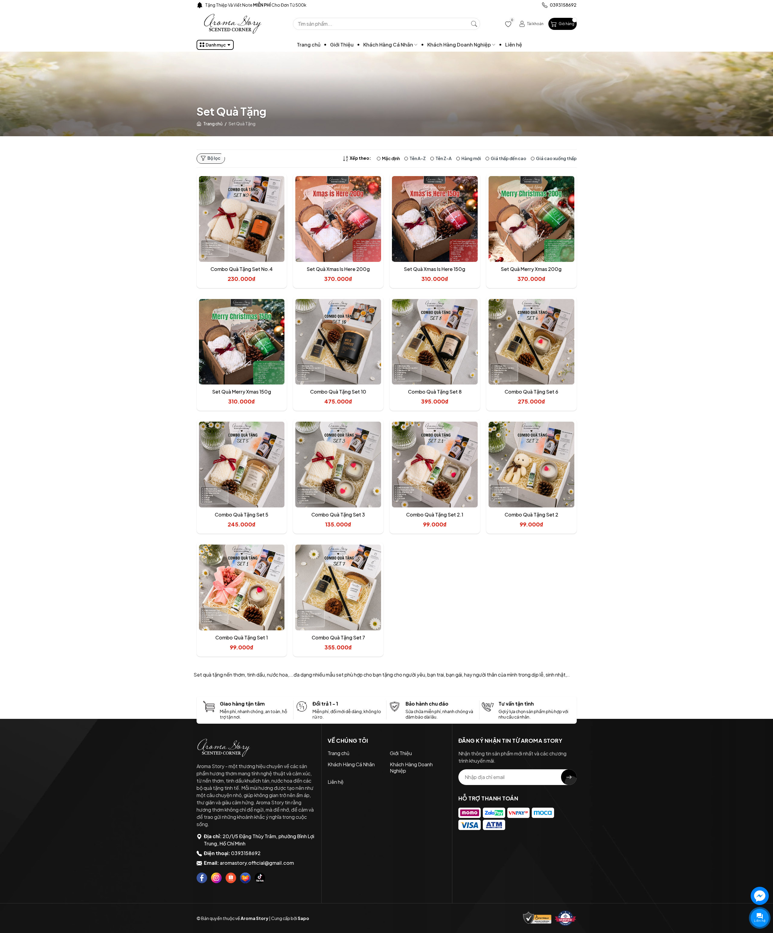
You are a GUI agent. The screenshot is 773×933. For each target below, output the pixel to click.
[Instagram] (216, 878)
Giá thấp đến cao (508, 158)
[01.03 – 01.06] (240, 5)
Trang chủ (308, 44)
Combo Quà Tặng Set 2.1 (434, 514)
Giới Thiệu (342, 44)
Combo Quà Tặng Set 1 (241, 637)
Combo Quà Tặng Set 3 (338, 514)
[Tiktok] (260, 878)
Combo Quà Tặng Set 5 (241, 514)
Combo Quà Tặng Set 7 (338, 637)
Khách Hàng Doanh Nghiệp (459, 44)
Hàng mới (471, 158)
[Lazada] (245, 878)
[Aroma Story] (230, 747)
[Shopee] (231, 878)
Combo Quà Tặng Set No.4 (241, 269)
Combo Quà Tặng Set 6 (531, 391)
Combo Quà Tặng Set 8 (435, 391)
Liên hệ (513, 44)
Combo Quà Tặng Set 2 (531, 514)
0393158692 (246, 853)
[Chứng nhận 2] (565, 918)
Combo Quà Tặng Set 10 (338, 391)
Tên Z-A (443, 158)
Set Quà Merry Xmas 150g (241, 391)
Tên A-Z (417, 158)
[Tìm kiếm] (474, 23)
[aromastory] (233, 24)
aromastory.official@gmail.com (257, 863)
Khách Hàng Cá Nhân (388, 44)
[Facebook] (202, 878)
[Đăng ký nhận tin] (569, 777)
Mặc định (391, 158)
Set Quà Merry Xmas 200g (531, 269)
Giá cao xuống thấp (556, 158)
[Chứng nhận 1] (537, 918)
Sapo (303, 918)
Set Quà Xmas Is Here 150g (434, 269)
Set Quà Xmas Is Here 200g (338, 269)
